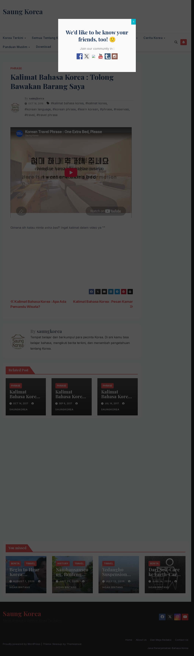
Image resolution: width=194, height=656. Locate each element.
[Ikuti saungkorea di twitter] (87, 56)
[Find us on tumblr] (108, 56)
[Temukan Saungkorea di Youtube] (101, 56)
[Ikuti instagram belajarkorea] (115, 56)
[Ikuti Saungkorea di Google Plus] (94, 58)
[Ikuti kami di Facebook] (80, 56)
